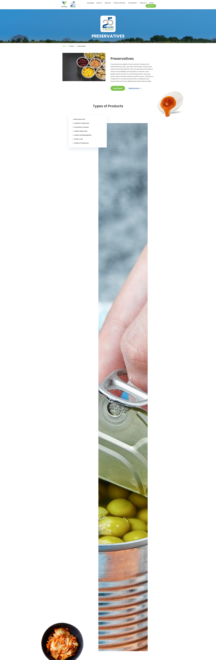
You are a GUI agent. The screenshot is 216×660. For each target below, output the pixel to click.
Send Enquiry (118, 88)
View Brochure (133, 88)
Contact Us (150, 6)
